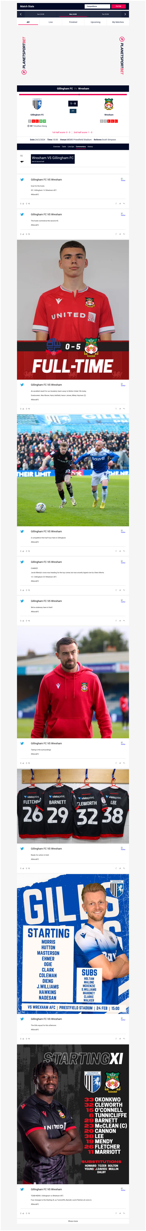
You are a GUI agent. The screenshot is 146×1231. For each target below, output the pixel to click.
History (90, 147)
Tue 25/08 (105, 14)
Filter (118, 6)
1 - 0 (73, 103)
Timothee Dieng (38, 126)
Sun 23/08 (40, 14)
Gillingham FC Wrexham (73, 88)
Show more (73, 1221)
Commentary (81, 147)
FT (73, 111)
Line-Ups (71, 147)
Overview (56, 147)
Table (64, 147)
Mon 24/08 (73, 14)
